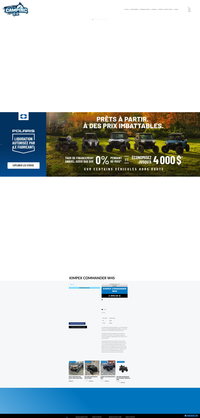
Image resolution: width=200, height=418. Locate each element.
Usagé (110, 320)
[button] (1, 144)
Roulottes (126, 9)
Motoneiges (154, 9)
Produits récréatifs (134, 9)
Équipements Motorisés (145, 9)
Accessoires (113, 284)
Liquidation (160, 9)
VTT (119, 284)
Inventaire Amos (112, 318)
